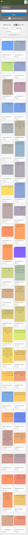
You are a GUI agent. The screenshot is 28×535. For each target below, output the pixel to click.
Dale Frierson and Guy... (8, 364)
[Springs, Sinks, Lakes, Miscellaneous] (7, 479)
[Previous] (9, 35)
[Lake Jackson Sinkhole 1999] (20, 87)
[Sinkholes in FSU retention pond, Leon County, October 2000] (20, 376)
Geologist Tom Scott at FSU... (10, 447)
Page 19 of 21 (14, 35)
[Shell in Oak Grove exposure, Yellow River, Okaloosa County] (7, 417)
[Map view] (23, 25)
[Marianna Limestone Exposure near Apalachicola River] (20, 293)
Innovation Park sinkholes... (9, 344)
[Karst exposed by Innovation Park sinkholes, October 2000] (7, 376)
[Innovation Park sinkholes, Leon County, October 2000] (20, 314)
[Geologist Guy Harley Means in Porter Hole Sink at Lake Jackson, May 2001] (20, 128)
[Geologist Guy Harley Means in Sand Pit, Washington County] (20, 479)
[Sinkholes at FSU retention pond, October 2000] (7, 458)
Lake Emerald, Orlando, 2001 (10, 405)
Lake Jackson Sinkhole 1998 (9, 54)
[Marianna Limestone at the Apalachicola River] (7, 293)
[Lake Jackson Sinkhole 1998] (7, 46)
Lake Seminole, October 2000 (10, 282)
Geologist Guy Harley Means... (10, 323)
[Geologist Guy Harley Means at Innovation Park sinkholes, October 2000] (20, 355)
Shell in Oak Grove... (7, 426)
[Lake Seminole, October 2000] (7, 273)
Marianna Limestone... (21, 302)
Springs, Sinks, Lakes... (8, 488)
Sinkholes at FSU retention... (10, 467)
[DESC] (12, 28)
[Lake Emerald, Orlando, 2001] (7, 397)
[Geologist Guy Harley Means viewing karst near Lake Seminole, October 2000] (7, 314)
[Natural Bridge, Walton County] (20, 500)
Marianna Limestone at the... (10, 302)
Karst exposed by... (7, 385)
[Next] (18, 35)
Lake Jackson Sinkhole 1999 (9, 199)
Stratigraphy (7, 529)
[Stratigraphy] (7, 520)
